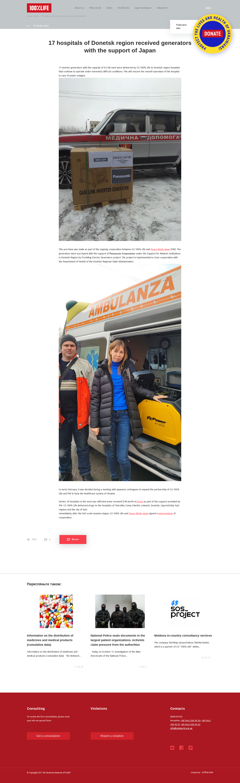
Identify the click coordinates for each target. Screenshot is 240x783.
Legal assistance (143, 8)
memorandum (165, 513)
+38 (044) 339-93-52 (190, 724)
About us (79, 8)
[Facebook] (181, 748)
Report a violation (112, 736)
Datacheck (162, 8)
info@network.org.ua (181, 728)
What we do (95, 8)
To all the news (41, 25)
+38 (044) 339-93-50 (190, 720)
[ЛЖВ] (39, 8)
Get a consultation (48, 736)
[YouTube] (172, 748)
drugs (139, 501)
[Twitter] (190, 748)
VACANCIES (123, 8)
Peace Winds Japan (160, 249)
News (109, 8)
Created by (195, 772)
